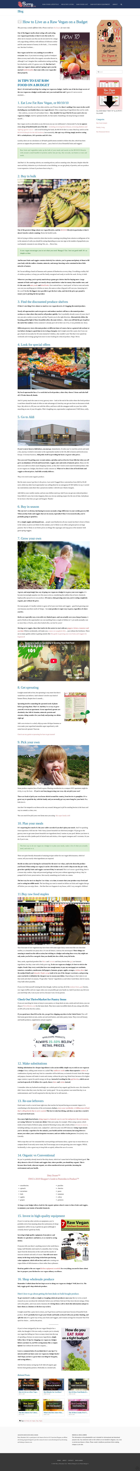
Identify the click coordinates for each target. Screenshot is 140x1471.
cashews (83, 1070)
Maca (44, 961)
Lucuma (52, 961)
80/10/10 (64, 230)
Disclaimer (79, 1460)
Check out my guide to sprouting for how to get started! (36, 734)
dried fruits (45, 285)
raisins (77, 970)
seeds (36, 285)
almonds (37, 973)
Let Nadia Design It (83, 1463)
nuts (31, 285)
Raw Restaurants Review (103, 132)
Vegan (40, 1421)
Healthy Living (100, 127)
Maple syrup (44, 973)
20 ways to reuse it (81, 1125)
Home (59, 1460)
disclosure (57, 28)
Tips (37, 1421)
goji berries (75, 1079)
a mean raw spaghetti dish (57, 631)
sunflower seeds (58, 1070)
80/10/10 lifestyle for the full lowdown (31, 132)
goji (71, 961)
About (64, 1460)
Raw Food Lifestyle (101, 123)
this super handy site (63, 815)
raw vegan (32, 1421)
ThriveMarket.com (29, 1006)
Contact (71, 1460)
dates (82, 970)
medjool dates (74, 987)
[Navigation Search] (120, 3)
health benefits (28, 70)
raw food (26, 1421)
